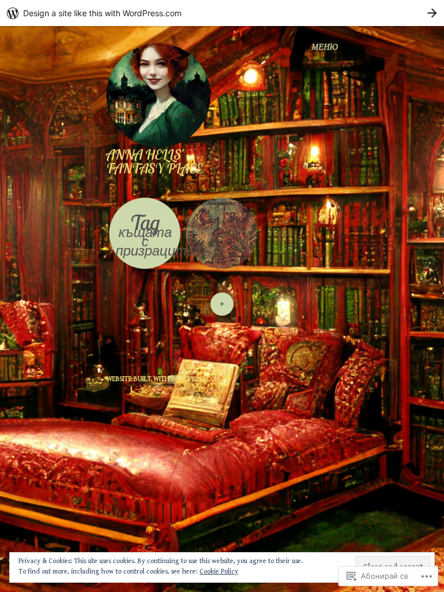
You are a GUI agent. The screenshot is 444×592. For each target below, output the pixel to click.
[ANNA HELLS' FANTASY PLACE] (163, 95)
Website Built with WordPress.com (163, 379)
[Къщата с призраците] (221, 233)
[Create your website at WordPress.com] (222, 13)
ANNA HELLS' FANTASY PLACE (154, 161)
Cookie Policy (218, 571)
